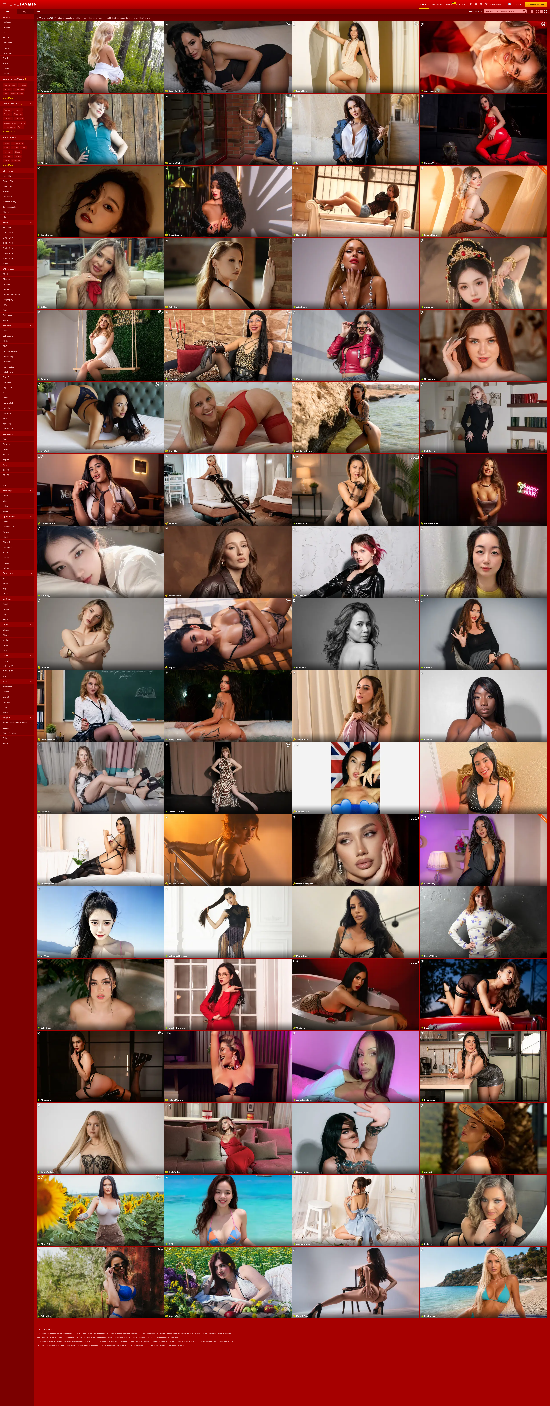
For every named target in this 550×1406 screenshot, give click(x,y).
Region (6, 717)
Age (5, 465)
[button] (537, 11)
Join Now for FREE (536, 4)
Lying (23, 123)
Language (8, 434)
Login (519, 4)
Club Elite (470, 4)
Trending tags (9, 137)
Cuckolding (8, 356)
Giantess (7, 382)
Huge (5, 594)
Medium (6, 640)
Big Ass (18, 156)
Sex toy (7, 89)
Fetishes (7, 325)
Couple (6, 73)
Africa (5, 743)
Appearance (9, 516)
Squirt (18, 152)
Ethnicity (7, 490)
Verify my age (356, 352)
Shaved (6, 542)
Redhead (7, 702)
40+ (4, 485)
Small (5, 604)
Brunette (7, 697)
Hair (5, 681)
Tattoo (20, 127)
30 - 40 (6, 480)
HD (4, 217)
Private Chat (8, 181)
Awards (448, 4)
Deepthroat (8, 289)
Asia (5, 738)
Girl (4, 32)
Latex (5, 398)
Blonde (6, 692)
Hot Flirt (6, 37)
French (6, 454)
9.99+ (5, 263)
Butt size (7, 599)
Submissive (8, 429)
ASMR (6, 274)
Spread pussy (10, 85)
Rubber (6, 568)
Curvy (5, 645)
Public (6, 160)
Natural (6, 532)
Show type (8, 171)
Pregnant (8, 152)
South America (9, 733)
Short (5, 712)
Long (5, 707)
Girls (8, 11)
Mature (6, 48)
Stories (6, 212)
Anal (6, 93)
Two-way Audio (9, 207)
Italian (5, 449)
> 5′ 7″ (6, 676)
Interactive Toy (9, 202)
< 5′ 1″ (6, 661)
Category (7, 17)
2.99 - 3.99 (8, 248)
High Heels (8, 387)
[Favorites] (486, 4)
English (6, 459)
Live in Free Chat (11, 104)
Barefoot (8, 118)
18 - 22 (6, 470)
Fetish (5, 58)
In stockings (9, 127)
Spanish (6, 439)
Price (5, 222)
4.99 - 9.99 (8, 258)
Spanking (7, 423)
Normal (6, 583)
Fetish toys (8, 372)
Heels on (19, 118)
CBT (5, 346)
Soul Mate (7, 43)
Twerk (5, 320)
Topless (22, 85)
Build (5, 625)
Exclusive (7, 22)
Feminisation (8, 367)
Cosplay (6, 284)
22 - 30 (6, 475)
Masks (6, 563)
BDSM (6, 341)
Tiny (5, 578)
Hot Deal (7, 227)
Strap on (8, 156)
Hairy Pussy (17, 143)
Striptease (7, 315)
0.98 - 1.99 (8, 238)
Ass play (7, 110)
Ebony (6, 501)
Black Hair (7, 686)
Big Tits (15, 148)
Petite (5, 521)
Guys (25, 11)
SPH (5, 418)
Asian (6, 143)
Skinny (6, 630)
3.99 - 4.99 (8, 253)
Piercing (6, 537)
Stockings (7, 547)
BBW (5, 650)
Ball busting (8, 336)
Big (4, 588)
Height (6, 655)
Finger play (19, 89)
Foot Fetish (8, 377)
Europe (6, 728)
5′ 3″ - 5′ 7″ (8, 671)
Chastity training (10, 351)
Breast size (8, 573)
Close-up (18, 114)
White (5, 511)
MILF (6, 148)
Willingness (8, 269)
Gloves (6, 557)
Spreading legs (10, 123)
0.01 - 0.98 (8, 233)
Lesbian (6, 68)
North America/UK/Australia (15, 723)
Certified (6, 27)
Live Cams (424, 4)
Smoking (7, 413)
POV (5, 305)
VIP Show (7, 196)
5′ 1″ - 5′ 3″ (8, 666)
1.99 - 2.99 (8, 243)
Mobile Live (8, 191)
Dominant (7, 361)
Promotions (461, 4)
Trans (5, 63)
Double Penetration (11, 294)
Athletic (6, 635)
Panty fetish (8, 403)
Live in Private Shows (13, 79)
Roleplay (7, 408)
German (16, 160)
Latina (5, 506)
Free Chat (7, 176)
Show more (8, 98)
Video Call (7, 186)
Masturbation (17, 93)
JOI (4, 392)
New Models (437, 4)
